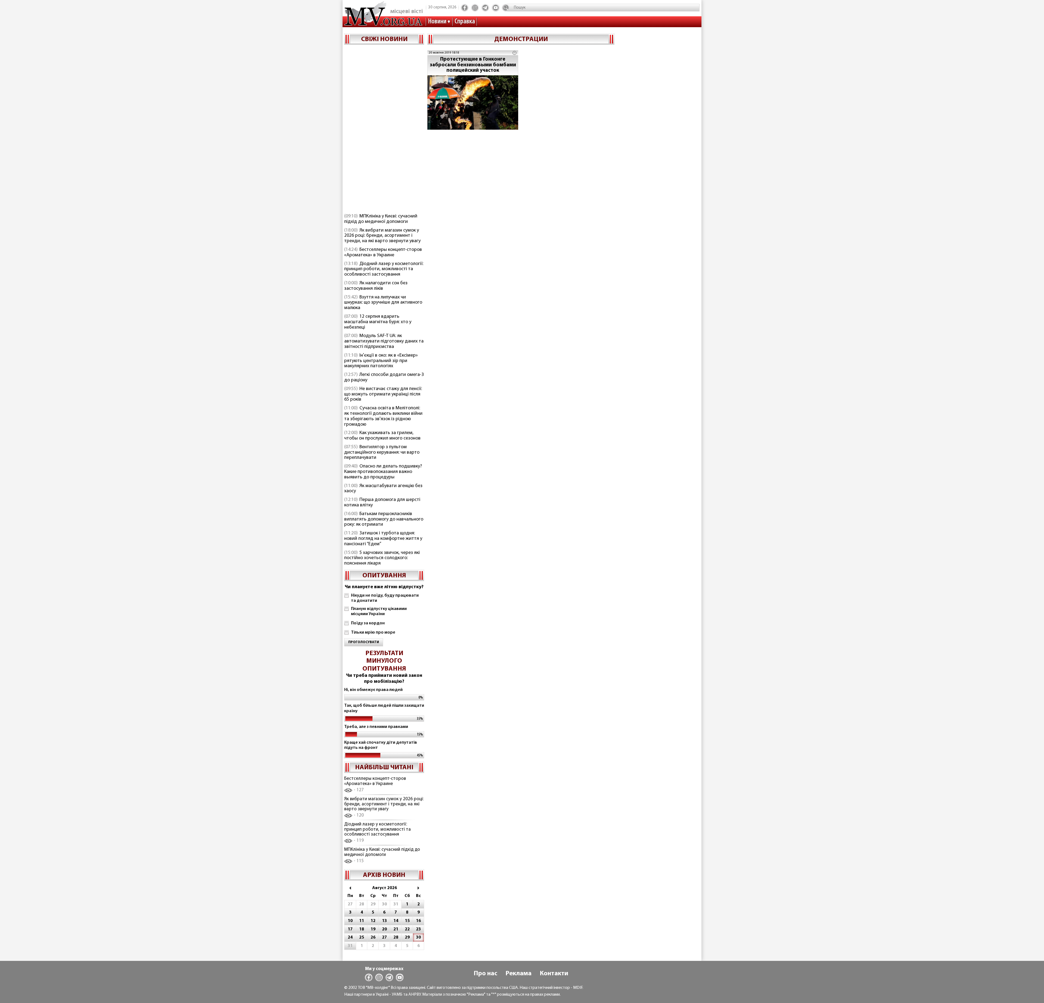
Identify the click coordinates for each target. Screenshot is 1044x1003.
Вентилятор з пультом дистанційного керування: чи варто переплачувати (382, 452)
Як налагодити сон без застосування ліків (376, 286)
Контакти (554, 973)
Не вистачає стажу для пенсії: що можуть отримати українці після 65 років (383, 394)
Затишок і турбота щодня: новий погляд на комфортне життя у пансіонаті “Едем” (383, 539)
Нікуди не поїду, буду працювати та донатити (385, 598)
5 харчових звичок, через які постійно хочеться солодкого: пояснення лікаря (382, 558)
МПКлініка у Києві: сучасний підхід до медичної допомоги (380, 219)
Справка (465, 21)
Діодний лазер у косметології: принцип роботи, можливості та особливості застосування (383, 269)
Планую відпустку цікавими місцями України (379, 611)
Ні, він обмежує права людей (373, 690)
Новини (437, 21)
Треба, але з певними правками (376, 727)
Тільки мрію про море (373, 632)
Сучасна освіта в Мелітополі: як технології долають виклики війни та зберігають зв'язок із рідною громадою (383, 416)
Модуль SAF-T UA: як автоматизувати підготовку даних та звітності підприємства (384, 341)
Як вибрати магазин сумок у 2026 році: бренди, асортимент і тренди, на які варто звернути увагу (382, 236)
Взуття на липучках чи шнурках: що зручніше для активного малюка (383, 303)
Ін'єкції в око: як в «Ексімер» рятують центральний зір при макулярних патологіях (381, 361)
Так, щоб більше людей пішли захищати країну (384, 708)
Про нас (485, 973)
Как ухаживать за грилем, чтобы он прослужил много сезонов (382, 436)
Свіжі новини (384, 39)
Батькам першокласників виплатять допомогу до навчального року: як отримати (383, 519)
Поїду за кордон (368, 623)
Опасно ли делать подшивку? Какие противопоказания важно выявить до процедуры (383, 472)
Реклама (518, 973)
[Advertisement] (384, 129)
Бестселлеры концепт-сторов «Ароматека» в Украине (383, 252)
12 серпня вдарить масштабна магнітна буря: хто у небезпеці (377, 322)
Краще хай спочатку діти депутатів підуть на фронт (380, 745)
